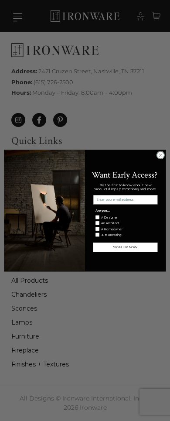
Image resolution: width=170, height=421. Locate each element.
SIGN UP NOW (125, 247)
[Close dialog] (160, 155)
